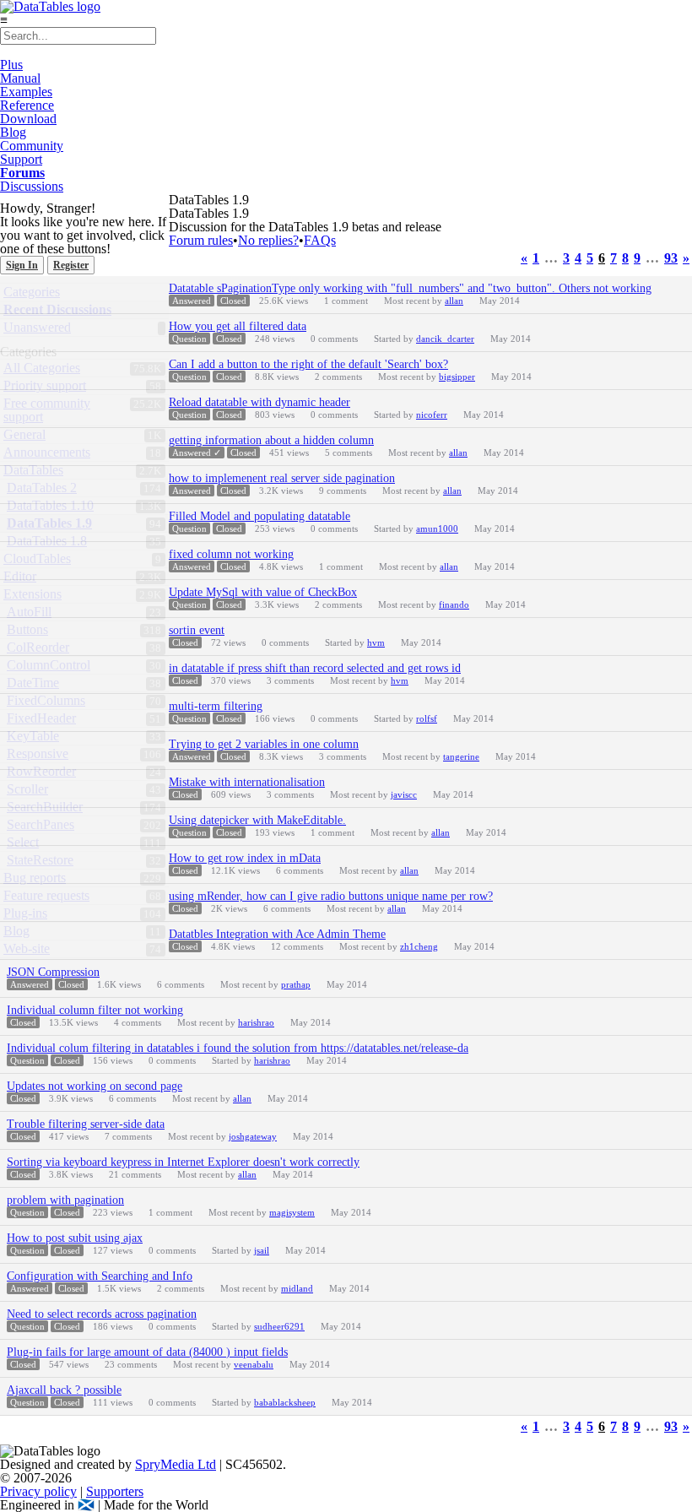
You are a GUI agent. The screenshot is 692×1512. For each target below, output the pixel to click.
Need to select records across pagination (102, 1314)
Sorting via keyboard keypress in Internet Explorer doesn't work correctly (183, 1162)
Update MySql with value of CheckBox (263, 592)
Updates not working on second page (94, 1086)
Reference (27, 105)
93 (671, 258)
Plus (11, 64)
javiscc (404, 794)
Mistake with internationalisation (247, 782)
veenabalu (253, 1364)
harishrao (256, 1022)
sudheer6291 (279, 1326)
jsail (261, 1250)
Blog (13, 132)
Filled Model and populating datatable (259, 516)
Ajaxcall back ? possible (64, 1390)
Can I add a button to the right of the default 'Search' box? (308, 364)
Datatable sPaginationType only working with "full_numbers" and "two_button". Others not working (410, 288)
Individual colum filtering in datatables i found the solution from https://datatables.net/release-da (237, 1048)
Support (21, 159)
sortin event (196, 630)
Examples (26, 91)
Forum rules (201, 240)
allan (454, 300)
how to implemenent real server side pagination (282, 478)
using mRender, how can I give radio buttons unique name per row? (331, 896)
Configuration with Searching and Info (99, 1276)
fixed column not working (231, 554)
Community (31, 145)
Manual (20, 78)
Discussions (31, 186)
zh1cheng (419, 946)
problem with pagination (65, 1200)
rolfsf (426, 718)
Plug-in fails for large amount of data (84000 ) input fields (147, 1352)
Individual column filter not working (95, 1010)
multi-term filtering (215, 706)
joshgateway (253, 1136)
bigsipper (457, 376)
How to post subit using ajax (75, 1238)
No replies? (268, 240)
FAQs (320, 240)
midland (297, 1288)
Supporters (114, 1491)
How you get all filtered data (237, 326)
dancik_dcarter (445, 338)
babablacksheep (285, 1402)
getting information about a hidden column (271, 440)
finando (454, 604)
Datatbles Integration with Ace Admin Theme (277, 934)
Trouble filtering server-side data (86, 1124)
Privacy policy (38, 1491)
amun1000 (437, 528)
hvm (376, 642)
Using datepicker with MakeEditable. (257, 820)
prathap (296, 984)
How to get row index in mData (245, 858)
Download (28, 118)
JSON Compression (53, 972)
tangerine (461, 756)
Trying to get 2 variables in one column (264, 744)
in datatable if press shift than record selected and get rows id (315, 668)
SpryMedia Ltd (175, 1464)
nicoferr (431, 414)
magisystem (292, 1212)
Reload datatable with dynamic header (259, 402)
